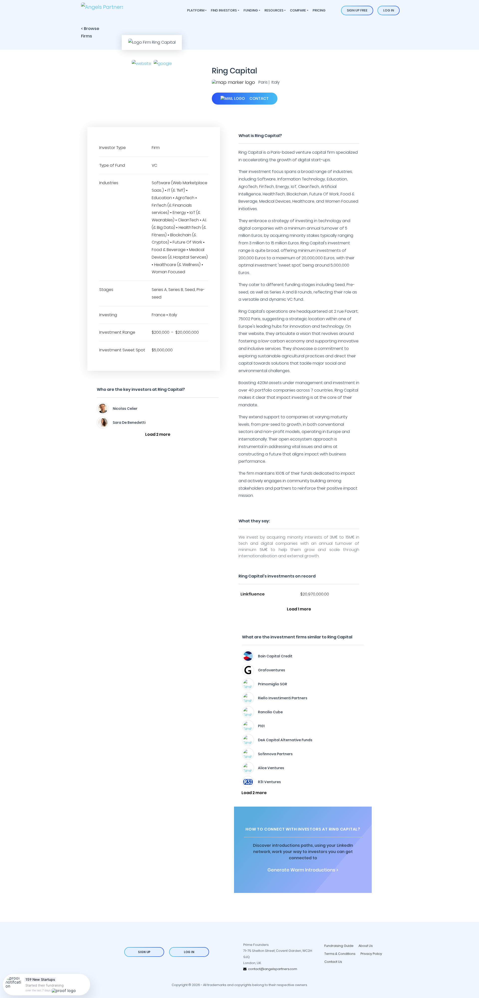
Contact (258, 98)
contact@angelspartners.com (271, 969)
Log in (388, 10)
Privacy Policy (371, 954)
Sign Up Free (357, 10)
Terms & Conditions (340, 954)
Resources (273, 10)
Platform (195, 10)
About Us (366, 946)
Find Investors (224, 10)
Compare (298, 10)
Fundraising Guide (339, 946)
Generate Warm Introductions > (302, 870)
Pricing (319, 10)
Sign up (144, 952)
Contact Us (333, 962)
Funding (250, 10)
